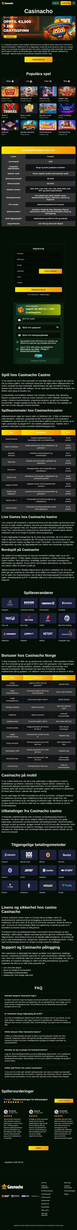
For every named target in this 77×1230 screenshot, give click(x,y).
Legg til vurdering (64, 1100)
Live (27, 81)
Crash (46, 81)
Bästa (9, 81)
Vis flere (38, 1148)
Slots (65, 81)
